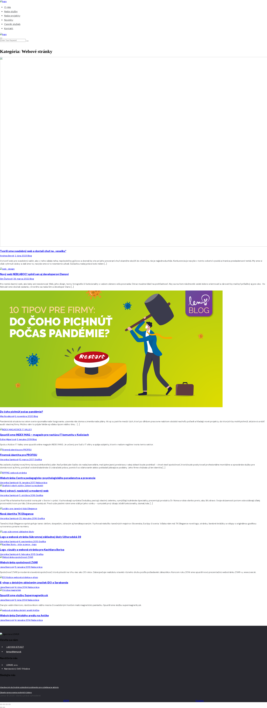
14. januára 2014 (22, 620)
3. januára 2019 (24, 439)
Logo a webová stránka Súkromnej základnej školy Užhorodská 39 (40, 537)
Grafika (38, 459)
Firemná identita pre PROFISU (18, 455)
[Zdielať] (7, 704)
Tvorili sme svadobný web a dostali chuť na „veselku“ (33, 251)
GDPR (66, 700)
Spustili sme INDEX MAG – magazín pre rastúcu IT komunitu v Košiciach (44, 435)
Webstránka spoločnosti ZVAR (19, 562)
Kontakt (8, 28)
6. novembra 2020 (24, 416)
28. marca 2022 (21, 278)
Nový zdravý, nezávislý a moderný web (24, 491)
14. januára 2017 (27, 482)
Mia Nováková (7, 416)
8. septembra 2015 (29, 541)
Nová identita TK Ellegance (17, 514)
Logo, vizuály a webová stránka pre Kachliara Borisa (32, 549)
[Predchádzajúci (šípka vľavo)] (1, 707)
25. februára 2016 (28, 518)
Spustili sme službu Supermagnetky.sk (24, 595)
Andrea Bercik (7, 255)
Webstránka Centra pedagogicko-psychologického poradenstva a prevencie (47, 478)
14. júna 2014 (21, 587)
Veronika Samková (9, 459)
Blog (30, 255)
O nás (7, 7)
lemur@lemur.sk (13, 651)
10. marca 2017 (26, 459)
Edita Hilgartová (8, 439)
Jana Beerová (7, 567)
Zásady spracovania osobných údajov (16, 692)
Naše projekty (12, 15)
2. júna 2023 (21, 255)
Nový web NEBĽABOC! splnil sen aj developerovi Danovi (34, 274)
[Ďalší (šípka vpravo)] (4, 707)
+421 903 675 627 (15, 647)
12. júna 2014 (21, 600)
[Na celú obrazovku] (4, 704)
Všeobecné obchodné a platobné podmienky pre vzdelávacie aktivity (29, 687)
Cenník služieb (12, 24)
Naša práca (41, 482)
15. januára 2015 (22, 567)
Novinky (8, 20)
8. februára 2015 (27, 554)
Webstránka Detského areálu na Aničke (24, 615)
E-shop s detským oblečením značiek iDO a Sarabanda (34, 582)
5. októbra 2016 (27, 495)
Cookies (200, 700)
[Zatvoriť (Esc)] (9, 704)
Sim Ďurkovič (6, 278)
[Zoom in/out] (1, 704)
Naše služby (11, 11)
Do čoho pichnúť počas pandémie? (21, 411)
